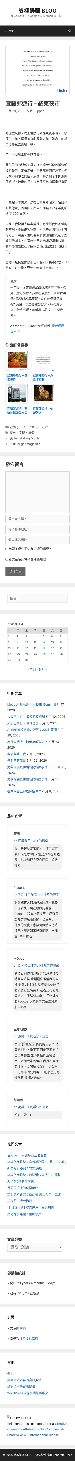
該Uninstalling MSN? (25, 438)
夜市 (13, 433)
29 (9, 659)
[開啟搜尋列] (69, 31)
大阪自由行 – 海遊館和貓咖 (26, 716)
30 (18, 659)
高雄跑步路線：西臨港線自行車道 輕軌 (34, 1175)
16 (18, 648)
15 (9, 648)
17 (26, 648)
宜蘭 (22, 433)
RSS (23, 1328)
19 (44, 648)
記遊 (45, 427)
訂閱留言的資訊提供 (21, 1387)
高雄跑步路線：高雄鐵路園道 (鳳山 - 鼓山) (36, 1162)
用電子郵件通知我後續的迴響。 (30, 549)
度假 (31, 433)
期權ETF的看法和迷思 (33, 1036)
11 (35, 642)
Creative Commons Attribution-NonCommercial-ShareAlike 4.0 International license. (37, 1429)
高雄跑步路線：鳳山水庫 (24, 1214)
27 (52, 654)
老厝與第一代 (16, 754)
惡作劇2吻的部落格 (20, 1181)
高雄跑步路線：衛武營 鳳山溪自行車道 (34, 1194)
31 (26, 659)
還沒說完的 (30, 1338)
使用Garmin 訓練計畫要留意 (27, 1155)
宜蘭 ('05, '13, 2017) (24, 427)
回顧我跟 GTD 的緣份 (33, 841)
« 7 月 (32, 669)
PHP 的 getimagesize (25, 444)
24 (26, 654)
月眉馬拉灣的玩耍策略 (22, 1188)
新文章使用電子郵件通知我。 (29, 559)
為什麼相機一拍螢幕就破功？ (27, 742)
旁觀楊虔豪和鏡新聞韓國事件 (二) (30, 767)
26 (44, 654)
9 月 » (43, 669)
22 (9, 654)
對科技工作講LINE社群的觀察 (38, 895)
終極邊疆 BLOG (38, 10)
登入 (10, 1374)
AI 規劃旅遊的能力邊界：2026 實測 (32, 730)
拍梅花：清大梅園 (19, 1201)
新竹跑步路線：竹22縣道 (24, 1168)
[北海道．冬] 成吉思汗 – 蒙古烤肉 (30, 1207)
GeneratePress (62, 1455)
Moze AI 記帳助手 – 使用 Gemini (30, 704)
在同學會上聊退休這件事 (24, 791)
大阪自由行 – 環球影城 (23, 723)
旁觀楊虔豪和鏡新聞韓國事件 (27, 779)
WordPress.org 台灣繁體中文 (27, 1393)
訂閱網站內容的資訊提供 (24, 1380)
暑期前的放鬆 (16, 760)
